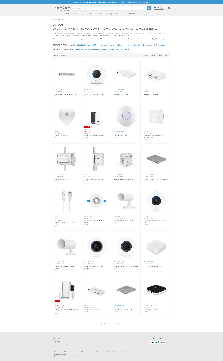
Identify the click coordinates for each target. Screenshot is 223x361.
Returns (78, 351)
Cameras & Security (106, 14)
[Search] (149, 8)
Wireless (95, 49)
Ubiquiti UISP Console (151, 94)
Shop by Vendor (58, 14)
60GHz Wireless (82, 49)
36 (152, 55)
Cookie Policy (132, 351)
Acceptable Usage (113, 351)
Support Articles (86, 351)
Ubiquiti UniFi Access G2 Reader (94, 135)
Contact (60, 351)
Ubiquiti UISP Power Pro (121, 94)
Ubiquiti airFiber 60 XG (62, 135)
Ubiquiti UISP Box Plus (62, 179)
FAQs (65, 351)
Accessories (160, 45)
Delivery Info (71, 351)
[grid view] (166, 55)
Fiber (104, 49)
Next (119, 323)
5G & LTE (132, 14)
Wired (111, 49)
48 (154, 55)
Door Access (148, 45)
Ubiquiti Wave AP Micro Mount (124, 179)
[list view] (168, 55)
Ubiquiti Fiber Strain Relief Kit (93, 179)
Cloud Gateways (83, 45)
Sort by (56, 55)
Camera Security (133, 45)
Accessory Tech (123, 49)
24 (149, 55)
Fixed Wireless (120, 14)
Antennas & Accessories (146, 14)
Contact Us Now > (159, 9)
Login (168, 14)
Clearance (160, 14)
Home (54, 19)
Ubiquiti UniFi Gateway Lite (152, 266)
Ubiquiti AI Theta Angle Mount (123, 220)
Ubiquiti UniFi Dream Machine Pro (65, 94)
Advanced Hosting (117, 45)
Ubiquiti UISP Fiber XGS (151, 309)
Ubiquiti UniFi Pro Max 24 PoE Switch (156, 179)
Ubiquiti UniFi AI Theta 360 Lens (94, 94)
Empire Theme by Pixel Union (60, 356)
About (54, 351)
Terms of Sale (95, 351)
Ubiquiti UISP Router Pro (92, 309)
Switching (76, 14)
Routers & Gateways (89, 14)
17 (114, 323)
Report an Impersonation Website (146, 351)
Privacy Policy (123, 351)
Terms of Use (104, 351)
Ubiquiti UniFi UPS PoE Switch (123, 309)
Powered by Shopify (73, 356)
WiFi (68, 14)
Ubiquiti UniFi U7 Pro (121, 135)
